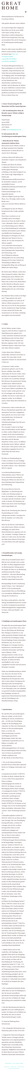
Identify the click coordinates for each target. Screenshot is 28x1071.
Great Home (12, 5)
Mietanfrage (21, 1066)
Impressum (13, 1066)
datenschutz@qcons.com (14, 129)
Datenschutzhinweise (14, 1068)
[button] (25, 12)
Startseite (6, 1066)
